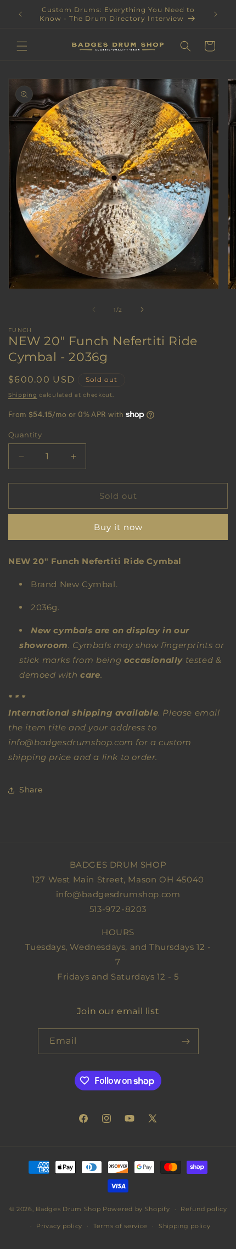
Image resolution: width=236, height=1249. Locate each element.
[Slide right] (142, 309)
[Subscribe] (186, 1041)
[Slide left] (94, 309)
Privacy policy (59, 1226)
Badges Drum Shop (68, 1209)
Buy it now (118, 527)
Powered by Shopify (136, 1209)
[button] (22, 46)
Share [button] (31, 790)
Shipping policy (185, 1226)
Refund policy (204, 1209)
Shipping (22, 394)
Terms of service (120, 1226)
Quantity (25, 434)
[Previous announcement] (20, 14)
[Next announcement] (216, 14)
